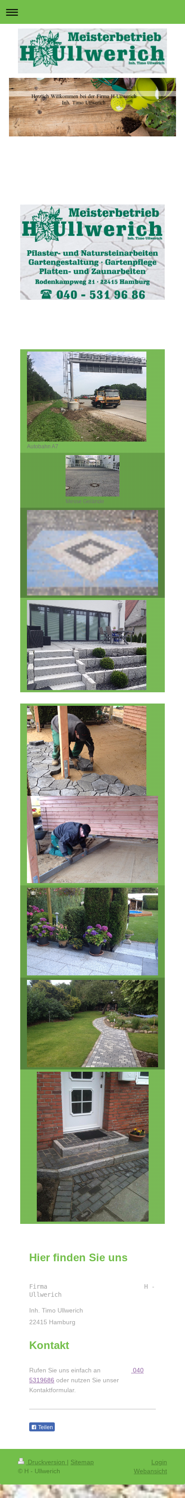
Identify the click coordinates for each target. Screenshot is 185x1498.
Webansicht (150, 1471)
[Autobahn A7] (86, 397)
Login (159, 1462)
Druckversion (46, 1462)
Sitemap (82, 1462)
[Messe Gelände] (92, 475)
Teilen (45, 1427)
